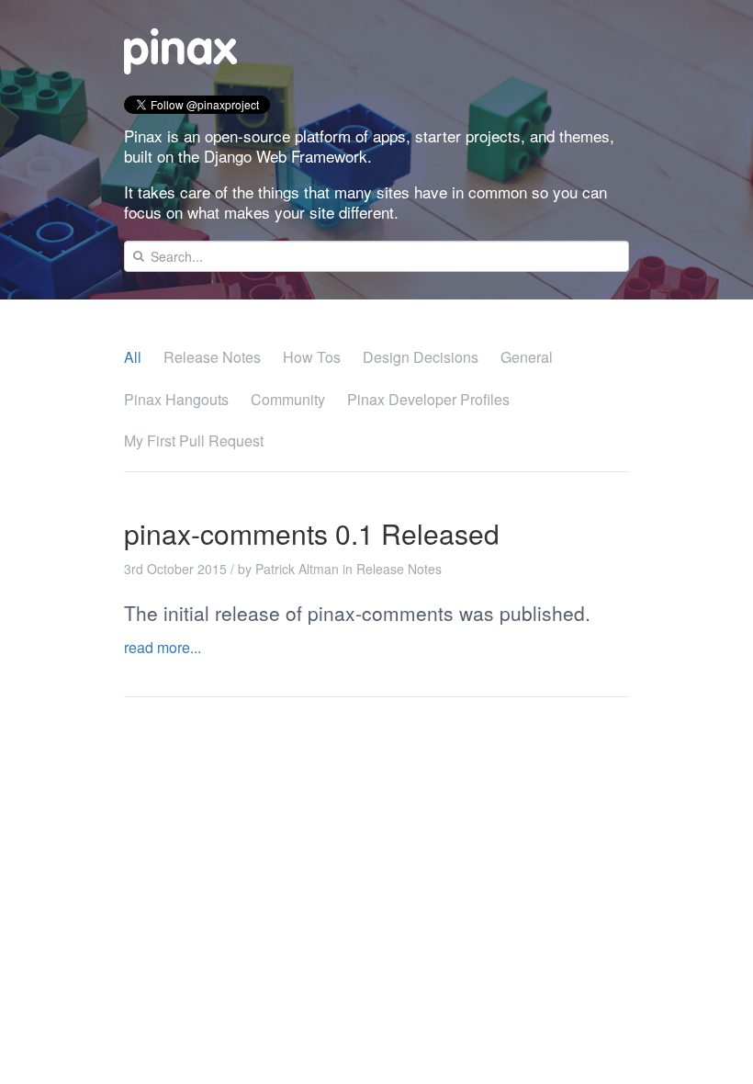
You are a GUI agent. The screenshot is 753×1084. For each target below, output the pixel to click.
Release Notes (212, 356)
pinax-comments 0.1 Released (312, 533)
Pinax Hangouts (176, 399)
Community (288, 399)
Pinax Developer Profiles (428, 399)
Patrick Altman (297, 568)
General (526, 356)
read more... (162, 647)
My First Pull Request (194, 440)
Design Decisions (420, 356)
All (132, 356)
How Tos (312, 356)
